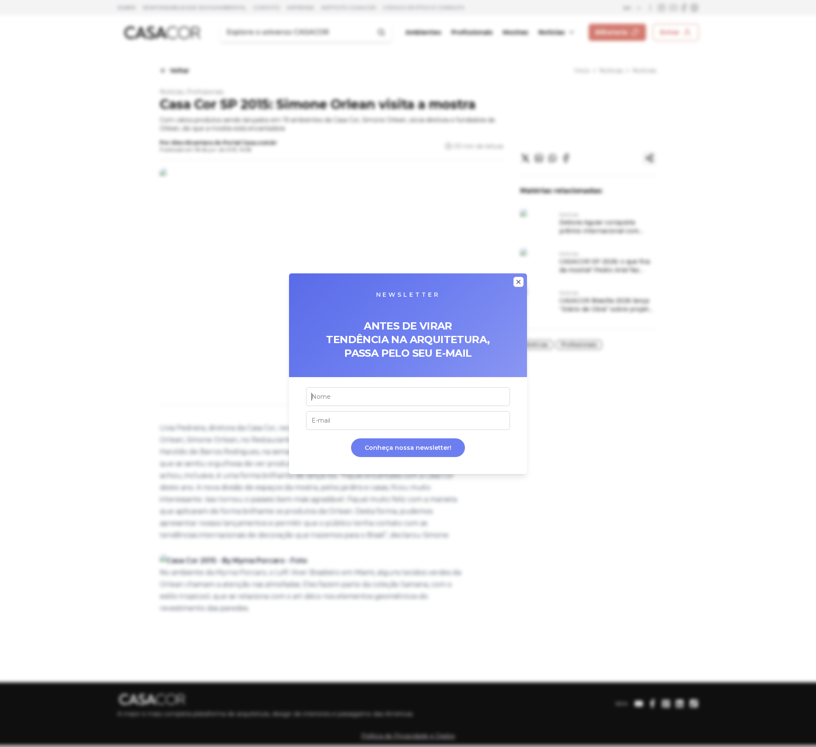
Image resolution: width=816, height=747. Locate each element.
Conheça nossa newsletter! (408, 448)
